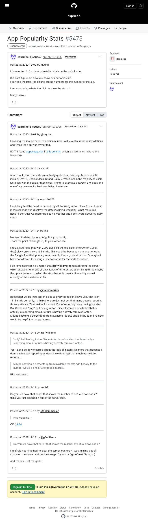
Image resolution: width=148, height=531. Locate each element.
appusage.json (34, 151)
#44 (19, 424)
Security (52, 507)
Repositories (40, 28)
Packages (104, 28)
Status (63, 507)
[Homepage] (74, 6)
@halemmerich (49, 290)
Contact (96, 507)
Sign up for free (22, 486)
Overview (18, 28)
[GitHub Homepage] (63, 516)
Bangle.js (85, 46)
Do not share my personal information (74, 511)
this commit (53, 151)
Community (75, 507)
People (123, 28)
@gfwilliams (60, 265)
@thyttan (46, 134)
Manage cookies (111, 507)
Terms (32, 507)
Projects (85, 28)
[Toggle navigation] (7, 5)
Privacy (41, 507)
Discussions (63, 28)
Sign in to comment (33, 491)
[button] (101, 56)
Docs (86, 507)
